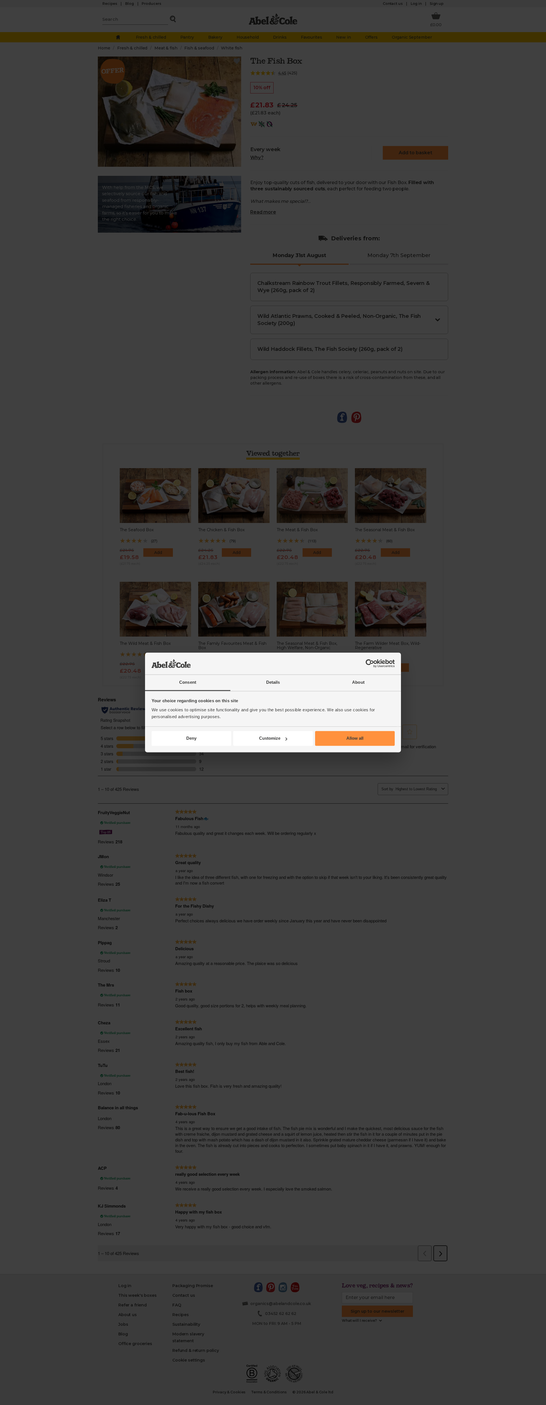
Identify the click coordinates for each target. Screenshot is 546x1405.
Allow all (354, 738)
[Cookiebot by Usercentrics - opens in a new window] (370, 663)
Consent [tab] (187, 682)
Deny (191, 738)
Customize (269, 738)
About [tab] (358, 682)
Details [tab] (273, 682)
